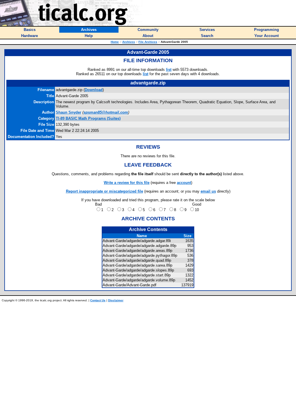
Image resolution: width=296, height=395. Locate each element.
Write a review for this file (126, 182)
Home (115, 41)
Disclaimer (115, 300)
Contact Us (98, 300)
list (168, 69)
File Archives (147, 41)
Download (94, 90)
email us (208, 191)
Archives (128, 41)
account (184, 182)
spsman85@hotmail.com (106, 112)
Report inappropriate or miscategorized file (104, 191)
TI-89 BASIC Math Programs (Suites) (88, 118)
